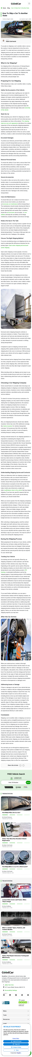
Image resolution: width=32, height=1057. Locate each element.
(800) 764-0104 (9, 985)
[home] (14, 3)
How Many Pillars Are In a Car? (11, 812)
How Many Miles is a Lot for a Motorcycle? (15, 866)
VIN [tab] (11, 778)
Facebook (20, 765)
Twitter (23, 765)
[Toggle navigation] (29, 3)
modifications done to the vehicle (13, 490)
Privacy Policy (16, 1038)
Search (28, 782)
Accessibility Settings (11, 990)
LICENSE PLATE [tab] (17, 778)
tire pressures (11, 212)
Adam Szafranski (11, 41)
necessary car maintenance (10, 204)
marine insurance (7, 426)
